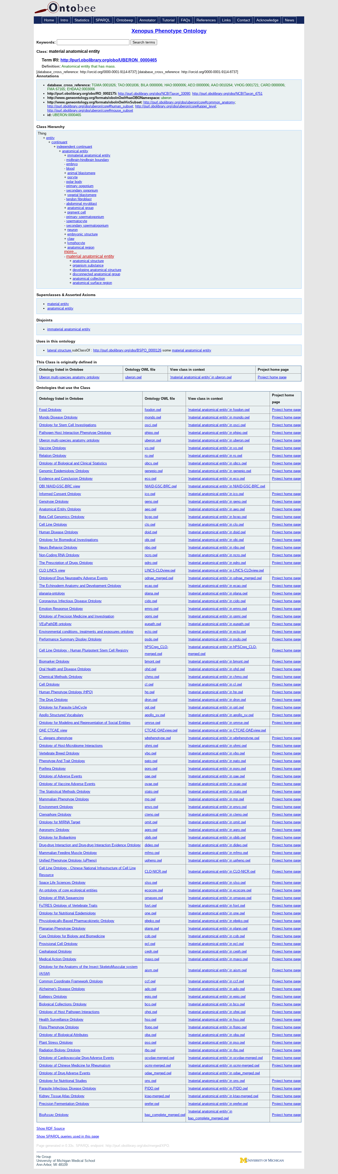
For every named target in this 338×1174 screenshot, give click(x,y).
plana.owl (152, 593)
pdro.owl (151, 563)
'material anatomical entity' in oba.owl (216, 1035)
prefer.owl (152, 1104)
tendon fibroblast (79, 199)
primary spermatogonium (85, 217)
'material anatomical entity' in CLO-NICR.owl (221, 871)
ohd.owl (150, 669)
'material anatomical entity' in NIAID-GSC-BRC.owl (226, 486)
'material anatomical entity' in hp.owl (215, 692)
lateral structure (59, 350)
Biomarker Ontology (54, 661)
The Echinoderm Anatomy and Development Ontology (80, 586)
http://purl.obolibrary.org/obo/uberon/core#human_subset (90, 106)
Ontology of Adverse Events (60, 776)
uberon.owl (133, 377)
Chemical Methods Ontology (60, 677)
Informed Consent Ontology (60, 494)
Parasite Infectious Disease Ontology (67, 1088)
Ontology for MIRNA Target (59, 822)
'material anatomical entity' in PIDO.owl (218, 1088)
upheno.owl (153, 860)
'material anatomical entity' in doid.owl (217, 532)
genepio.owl (154, 471)
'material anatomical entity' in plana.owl (217, 593)
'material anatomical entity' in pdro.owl (217, 563)
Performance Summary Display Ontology (70, 639)
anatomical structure (88, 261)
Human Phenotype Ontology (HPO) (66, 692)
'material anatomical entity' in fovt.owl (216, 905)
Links (226, 20)
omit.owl (151, 822)
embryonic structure (82, 234)
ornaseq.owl (154, 898)
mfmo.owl (152, 853)
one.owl (150, 913)
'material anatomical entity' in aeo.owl (216, 509)
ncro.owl (151, 555)
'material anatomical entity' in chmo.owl (218, 677)
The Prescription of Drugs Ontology (66, 563)
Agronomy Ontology (54, 830)
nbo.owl (150, 547)
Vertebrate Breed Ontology (59, 753)
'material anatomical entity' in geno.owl (217, 501)
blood (70, 168)
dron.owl (151, 700)
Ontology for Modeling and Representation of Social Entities (84, 723)
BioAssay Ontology (54, 1115)
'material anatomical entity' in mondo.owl (219, 417)
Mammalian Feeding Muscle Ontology (68, 853)
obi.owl (150, 540)
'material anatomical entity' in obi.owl (216, 540)
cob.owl (150, 936)
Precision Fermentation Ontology (64, 1104)
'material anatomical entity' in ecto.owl (217, 632)
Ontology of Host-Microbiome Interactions (71, 746)
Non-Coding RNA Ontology (59, 555)
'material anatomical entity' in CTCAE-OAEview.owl (227, 730)
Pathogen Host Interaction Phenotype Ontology (75, 433)
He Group (43, 1157)
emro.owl (151, 609)
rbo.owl (150, 1050)
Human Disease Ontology (58, 532)
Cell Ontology (49, 684)
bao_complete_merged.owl (165, 1115)
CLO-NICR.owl (156, 871)
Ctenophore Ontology (55, 814)
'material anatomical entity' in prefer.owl (218, 1104)
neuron (72, 230)
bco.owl (150, 1004)
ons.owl (150, 1081)
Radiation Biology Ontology (60, 1050)
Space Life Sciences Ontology (62, 883)
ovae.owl (151, 784)
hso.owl (150, 1019)
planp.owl (152, 928)
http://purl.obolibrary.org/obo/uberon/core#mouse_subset (90, 110)
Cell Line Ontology (53, 524)
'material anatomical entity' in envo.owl (217, 807)
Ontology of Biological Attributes (63, 1035)
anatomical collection (89, 279)
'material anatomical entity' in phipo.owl (217, 433)
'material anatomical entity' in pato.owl (217, 761)
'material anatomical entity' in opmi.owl (217, 616)
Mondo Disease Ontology (58, 417)
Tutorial (168, 20)
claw (70, 239)
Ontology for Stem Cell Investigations (67, 425)
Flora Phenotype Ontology (59, 1027)
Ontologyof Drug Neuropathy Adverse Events (73, 578)
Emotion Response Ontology (61, 609)
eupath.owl (153, 624)
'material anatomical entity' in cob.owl (216, 936)
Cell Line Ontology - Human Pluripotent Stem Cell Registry (83, 650)
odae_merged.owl (158, 1073)
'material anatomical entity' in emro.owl (217, 609)
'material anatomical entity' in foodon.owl (219, 410)
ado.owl (150, 989)
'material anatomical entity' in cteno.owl (218, 814)
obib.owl (151, 837)
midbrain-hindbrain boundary (87, 160)
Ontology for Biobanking (57, 837)
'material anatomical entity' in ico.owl (216, 494)
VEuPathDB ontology (55, 624)
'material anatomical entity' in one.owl (216, 913)
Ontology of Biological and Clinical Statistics (73, 463)
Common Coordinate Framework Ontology (71, 981)
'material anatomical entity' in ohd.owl (216, 669)
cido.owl (151, 601)
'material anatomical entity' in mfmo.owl (218, 853)
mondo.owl (153, 417)
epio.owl (151, 997)
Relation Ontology (52, 456)
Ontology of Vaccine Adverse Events (67, 784)
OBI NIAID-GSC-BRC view (59, 486)
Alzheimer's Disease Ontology (62, 989)
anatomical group (80, 208)
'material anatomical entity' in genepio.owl (219, 471)
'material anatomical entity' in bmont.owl (218, 661)
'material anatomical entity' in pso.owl (216, 1042)
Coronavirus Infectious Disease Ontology (70, 601)
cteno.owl (152, 814)
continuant (59, 142)
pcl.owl (150, 944)
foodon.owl (153, 410)
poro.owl (151, 769)
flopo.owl (151, 1027)
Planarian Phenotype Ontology (62, 928)
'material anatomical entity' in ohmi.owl (217, 746)
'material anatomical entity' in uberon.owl (201, 377)
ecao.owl (151, 586)
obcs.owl (151, 463)
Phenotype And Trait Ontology (62, 761)
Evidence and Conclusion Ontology (66, 479)
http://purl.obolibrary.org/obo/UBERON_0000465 (108, 60)
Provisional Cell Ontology (58, 944)
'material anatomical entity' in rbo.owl (216, 1050)
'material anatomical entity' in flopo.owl (217, 1027)
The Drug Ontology (53, 700)
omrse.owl (152, 723)
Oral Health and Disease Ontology (65, 669)
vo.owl (149, 448)
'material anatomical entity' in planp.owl (217, 928)
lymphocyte (76, 243)
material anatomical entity (90, 256)
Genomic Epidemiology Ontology (64, 471)
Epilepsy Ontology (53, 997)
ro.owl (149, 456)
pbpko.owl (152, 921)
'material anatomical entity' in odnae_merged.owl (225, 578)
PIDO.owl (152, 1088)
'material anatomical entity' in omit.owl (217, 822)
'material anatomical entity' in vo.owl (215, 448)
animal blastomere (81, 173)
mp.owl (150, 799)
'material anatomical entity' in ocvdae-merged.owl (225, 1058)
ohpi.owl (151, 1012)
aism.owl (151, 970)
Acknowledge (267, 20)
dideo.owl (152, 845)
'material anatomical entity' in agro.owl (217, 830)
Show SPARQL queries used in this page (67, 1136)
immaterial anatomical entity (88, 155)
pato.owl (151, 761)
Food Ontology (50, 410)
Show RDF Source (50, 1128)
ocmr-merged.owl (158, 1065)
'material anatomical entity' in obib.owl (217, 837)
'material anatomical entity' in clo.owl (216, 524)
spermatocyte (76, 221)
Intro (64, 20)
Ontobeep (124, 20)
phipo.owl (152, 433)
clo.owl (150, 524)
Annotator (147, 20)
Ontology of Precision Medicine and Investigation (76, 616)
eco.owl (150, 479)
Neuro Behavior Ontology (58, 547)
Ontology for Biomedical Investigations (68, 540)
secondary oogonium (82, 190)
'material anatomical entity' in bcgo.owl (217, 517)
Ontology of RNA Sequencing (61, 898)
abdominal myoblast (81, 204)
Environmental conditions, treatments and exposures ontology (86, 632)
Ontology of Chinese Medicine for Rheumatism (74, 1065)
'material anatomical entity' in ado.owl (216, 989)
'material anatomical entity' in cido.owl (217, 601)
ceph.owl (151, 951)
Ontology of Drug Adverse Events (64, 1073)
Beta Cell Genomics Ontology (61, 517)
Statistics (81, 20)
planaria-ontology (52, 593)
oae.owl (150, 776)
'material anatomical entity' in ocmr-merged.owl (223, 1065)
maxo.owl (152, 959)
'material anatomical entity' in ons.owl (216, 1081)
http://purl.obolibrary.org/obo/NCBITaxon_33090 (154, 94)
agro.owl (151, 830)
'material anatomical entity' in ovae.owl (217, 784)
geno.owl (151, 501)
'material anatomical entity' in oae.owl (216, 776)
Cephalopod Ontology (55, 951)
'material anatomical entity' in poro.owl (217, 769)
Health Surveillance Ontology (61, 1019)
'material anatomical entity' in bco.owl (216, 1004)
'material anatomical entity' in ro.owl (215, 456)
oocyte (72, 177)
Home (49, 20)
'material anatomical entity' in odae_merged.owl (224, 1073)
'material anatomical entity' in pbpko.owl (218, 921)
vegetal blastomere (81, 195)
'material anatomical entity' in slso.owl (217, 883)
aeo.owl (150, 509)
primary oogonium (79, 186)
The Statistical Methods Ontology (64, 791)
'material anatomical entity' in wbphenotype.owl (223, 738)
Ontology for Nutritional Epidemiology (67, 913)
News (289, 20)
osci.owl (151, 425)
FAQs (185, 20)
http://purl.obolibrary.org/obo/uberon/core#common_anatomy (189, 102)
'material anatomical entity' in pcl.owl (216, 944)
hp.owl (149, 692)
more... (70, 251)
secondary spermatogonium (87, 225)
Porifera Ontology (52, 769)
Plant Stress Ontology (56, 1042)
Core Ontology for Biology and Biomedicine (72, 936)
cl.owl (149, 684)
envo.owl (151, 807)
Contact (243, 20)
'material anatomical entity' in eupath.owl (219, 624)
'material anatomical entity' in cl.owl (215, 684)
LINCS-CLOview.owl (160, 570)
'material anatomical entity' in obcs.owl (217, 463)
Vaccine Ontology (52, 448)
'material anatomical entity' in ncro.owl (217, 555)
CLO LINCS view (52, 570)
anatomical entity (75, 151)
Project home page (272, 377)
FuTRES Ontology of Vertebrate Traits (68, 905)
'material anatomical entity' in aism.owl (217, 970)
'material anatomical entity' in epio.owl (217, 997)
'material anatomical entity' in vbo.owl (216, 753)
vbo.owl (150, 753)
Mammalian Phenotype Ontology (64, 799)
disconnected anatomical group (96, 274)
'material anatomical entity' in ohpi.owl (217, 1012)
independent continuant (74, 147)
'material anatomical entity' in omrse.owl (218, 723)
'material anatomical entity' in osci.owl (217, 425)
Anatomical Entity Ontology (60, 509)
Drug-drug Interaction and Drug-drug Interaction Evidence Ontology (90, 845)
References (206, 20)
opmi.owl (151, 616)
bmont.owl (152, 661)
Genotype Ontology (54, 501)
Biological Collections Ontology (63, 1004)
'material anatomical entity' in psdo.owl (217, 639)
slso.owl (151, 883)
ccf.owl (150, 981)
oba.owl (150, 1035)
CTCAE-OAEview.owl (161, 730)
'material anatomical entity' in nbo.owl (216, 547)
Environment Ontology (56, 807)
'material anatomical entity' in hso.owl (216, 1019)
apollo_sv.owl (155, 715)
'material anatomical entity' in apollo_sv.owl (220, 715)
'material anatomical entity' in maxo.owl (218, 959)
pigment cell (76, 212)
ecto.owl (151, 632)
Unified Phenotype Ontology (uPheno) (68, 860)
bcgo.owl (151, 517)
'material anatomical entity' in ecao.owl (217, 586)
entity (50, 138)
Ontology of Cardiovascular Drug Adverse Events (76, 1058)
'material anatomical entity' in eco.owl (216, 479)
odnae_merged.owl (159, 578)
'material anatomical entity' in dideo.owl (217, 845)
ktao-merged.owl (157, 1096)
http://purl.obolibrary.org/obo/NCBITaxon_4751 (227, 94)
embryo (72, 164)
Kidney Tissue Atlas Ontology (61, 1096)
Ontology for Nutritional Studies (63, 1081)
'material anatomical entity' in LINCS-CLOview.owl (226, 570)
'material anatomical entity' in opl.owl (216, 707)
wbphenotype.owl (158, 738)
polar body (74, 182)
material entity (58, 304)
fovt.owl (151, 905)
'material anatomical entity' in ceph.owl (217, 951)
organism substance (88, 265)
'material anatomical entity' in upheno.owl (219, 860)
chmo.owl (152, 677)
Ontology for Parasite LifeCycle (63, 707)
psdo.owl (151, 639)
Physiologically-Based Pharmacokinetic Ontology (76, 921)
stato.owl (151, 791)
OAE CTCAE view (53, 730)
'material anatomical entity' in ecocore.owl (219, 890)
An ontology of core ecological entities (68, 890)
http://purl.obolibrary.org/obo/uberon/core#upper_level (175, 106)
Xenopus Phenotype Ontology (169, 31)
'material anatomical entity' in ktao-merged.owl (223, 1096)
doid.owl (151, 532)
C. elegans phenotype (55, 738)
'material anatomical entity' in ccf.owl (216, 981)
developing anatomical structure (97, 270)
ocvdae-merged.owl (159, 1058)
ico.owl (150, 494)
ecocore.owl (154, 890)
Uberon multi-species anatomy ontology (69, 377)
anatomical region (80, 247)
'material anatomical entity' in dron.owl (217, 700)
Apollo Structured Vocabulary (61, 715)
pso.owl (150, 1042)
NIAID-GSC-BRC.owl (161, 486)
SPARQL (103, 20)
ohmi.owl (151, 746)
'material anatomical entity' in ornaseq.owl (219, 898)
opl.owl (150, 707)
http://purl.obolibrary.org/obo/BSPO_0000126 (127, 350)
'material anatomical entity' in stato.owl (217, 791)
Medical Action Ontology (57, 959)
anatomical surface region (92, 283)
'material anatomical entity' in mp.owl (216, 799)
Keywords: (46, 42)
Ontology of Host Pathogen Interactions (69, 1012)
